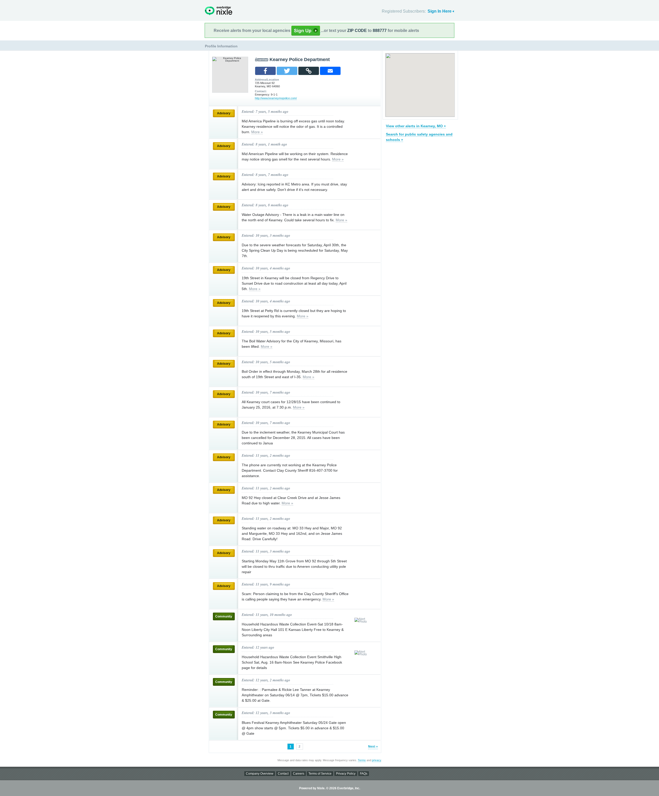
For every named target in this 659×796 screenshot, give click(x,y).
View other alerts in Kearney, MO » (416, 126)
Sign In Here (440, 11)
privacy (376, 760)
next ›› (373, 746)
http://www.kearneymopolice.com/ (276, 98)
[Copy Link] (308, 71)
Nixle (218, 10)
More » (257, 132)
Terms (362, 760)
